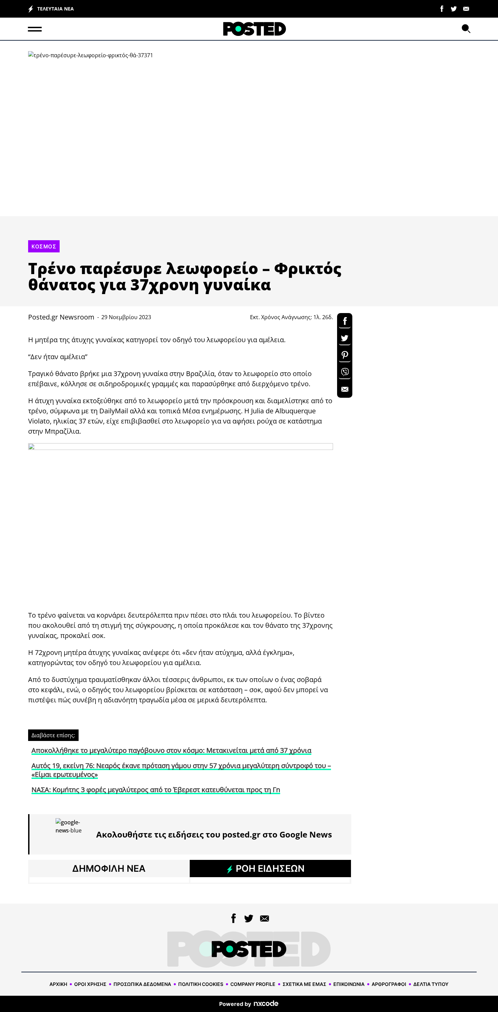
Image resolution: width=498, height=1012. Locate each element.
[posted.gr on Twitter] (454, 8)
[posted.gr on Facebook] (442, 8)
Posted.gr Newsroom (61, 317)
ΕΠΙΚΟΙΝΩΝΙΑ (349, 984)
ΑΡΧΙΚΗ (58, 984)
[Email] (466, 8)
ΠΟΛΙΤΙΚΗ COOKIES (200, 984)
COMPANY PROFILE (252, 984)
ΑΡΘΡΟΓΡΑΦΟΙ (389, 984)
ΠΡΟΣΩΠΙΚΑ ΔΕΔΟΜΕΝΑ (142, 984)
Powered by (235, 1003)
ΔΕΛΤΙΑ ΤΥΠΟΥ (431, 984)
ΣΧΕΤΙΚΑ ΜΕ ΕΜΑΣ (304, 984)
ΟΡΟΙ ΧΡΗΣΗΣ (90, 984)
